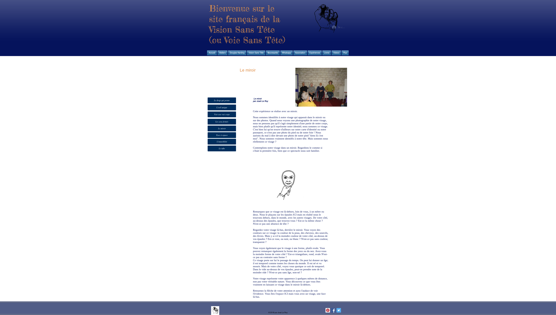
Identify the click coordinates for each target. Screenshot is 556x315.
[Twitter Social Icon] (338, 310)
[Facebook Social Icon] (333, 310)
